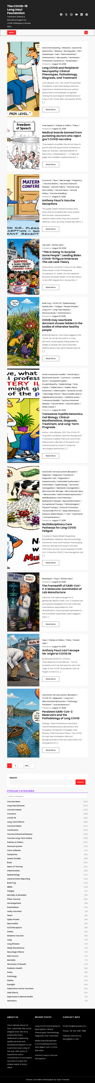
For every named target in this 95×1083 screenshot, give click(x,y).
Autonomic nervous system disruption (59, 471)
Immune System (14, 846)
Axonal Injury (73, 374)
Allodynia (66, 47)
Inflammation (59, 390)
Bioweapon (47, 578)
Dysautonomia (48, 481)
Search (13, 777)
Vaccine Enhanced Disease (19, 834)
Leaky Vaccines (14, 911)
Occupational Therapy (52, 504)
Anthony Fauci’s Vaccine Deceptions (58, 202)
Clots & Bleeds (14, 850)
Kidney (10, 980)
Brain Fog (46, 303)
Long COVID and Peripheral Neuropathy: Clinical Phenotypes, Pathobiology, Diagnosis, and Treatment (60, 73)
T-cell (67, 514)
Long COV (46, 309)
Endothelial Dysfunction (68, 481)
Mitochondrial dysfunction (69, 494)
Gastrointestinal (68, 54)
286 (27, 765)
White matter (48, 407)
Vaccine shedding (58, 193)
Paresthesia (71, 60)
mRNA (9, 887)
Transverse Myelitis (51, 400)
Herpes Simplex (71, 306)
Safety (10, 931)
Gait (57, 54)
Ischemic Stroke (75, 390)
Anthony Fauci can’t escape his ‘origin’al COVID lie (60, 652)
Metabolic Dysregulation (68, 488)
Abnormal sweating (51, 47)
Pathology (72, 701)
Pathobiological (72, 504)
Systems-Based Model (52, 514)
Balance (58, 51)
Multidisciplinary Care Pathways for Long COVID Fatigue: (59, 528)
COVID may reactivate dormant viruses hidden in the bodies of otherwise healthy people (62, 325)
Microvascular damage (52, 491)
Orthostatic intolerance (53, 60)
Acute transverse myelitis (53, 374)
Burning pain (69, 51)
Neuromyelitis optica (71, 394)
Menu (11, 32)
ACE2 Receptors (14, 927)
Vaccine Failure (58, 187)
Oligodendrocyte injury (52, 397)
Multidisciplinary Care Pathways (56, 497)
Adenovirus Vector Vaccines (20, 988)
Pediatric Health (14, 968)
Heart (9, 915)
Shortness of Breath (16, 964)
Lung (9, 940)
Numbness (74, 57)
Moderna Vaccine (15, 935)
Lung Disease (13, 944)
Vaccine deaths (51, 183)
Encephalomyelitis (58, 381)
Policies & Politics (63, 125)
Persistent (46, 704)
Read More (51, 109)
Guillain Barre (57, 387)
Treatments (77, 514)
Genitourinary (48, 57)
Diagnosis (46, 475)
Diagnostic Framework (63, 475)
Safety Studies (14, 858)
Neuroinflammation (71, 501)
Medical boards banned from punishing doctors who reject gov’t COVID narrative (62, 136)
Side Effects (12, 992)
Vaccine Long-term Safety (19, 838)
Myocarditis (12, 923)
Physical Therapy (50, 507)
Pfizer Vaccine (13, 899)
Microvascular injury (74, 491)
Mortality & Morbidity (16, 895)
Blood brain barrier (50, 377)
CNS (79, 51)
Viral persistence (51, 517)
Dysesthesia (47, 54)
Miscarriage (65, 180)
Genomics (12, 1001)
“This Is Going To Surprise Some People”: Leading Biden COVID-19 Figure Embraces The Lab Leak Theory (61, 257)
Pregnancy (77, 180)
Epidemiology (69, 303)
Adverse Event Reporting (18, 879)
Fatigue (58, 306)
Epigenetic (57, 698)
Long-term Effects (15, 822)
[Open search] (86, 32)
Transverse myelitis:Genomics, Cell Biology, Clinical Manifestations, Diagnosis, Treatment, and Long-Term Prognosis (62, 420)
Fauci (55, 180)
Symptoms (12, 854)
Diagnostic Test (49, 478)
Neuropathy (62, 57)
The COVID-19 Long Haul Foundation (17, 9)
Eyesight (11, 984)
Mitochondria (50, 494)
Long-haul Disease (61, 309)
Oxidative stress (72, 397)
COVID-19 (56, 303)
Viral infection (63, 313)
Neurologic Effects (52, 394)
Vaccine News (61, 190)
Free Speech (48, 125)
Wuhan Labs (57, 245)
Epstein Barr (47, 306)
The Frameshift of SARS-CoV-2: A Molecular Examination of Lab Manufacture (62, 589)
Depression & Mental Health (20, 996)
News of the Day (15, 866)
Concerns (46, 180)
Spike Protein (13, 919)
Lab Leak (46, 245)
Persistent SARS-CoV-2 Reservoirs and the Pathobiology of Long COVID (60, 715)
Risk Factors (12, 956)
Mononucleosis (49, 313)
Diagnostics (63, 478)
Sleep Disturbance (71, 510)
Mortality (11, 960)
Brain (9, 862)
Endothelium (48, 484)
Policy (75, 125)
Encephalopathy (49, 384)
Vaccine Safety (72, 403)
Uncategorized (14, 903)
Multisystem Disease (51, 501)
